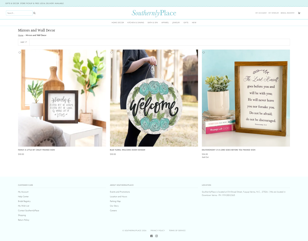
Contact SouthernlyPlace (28, 210)
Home (20, 35)
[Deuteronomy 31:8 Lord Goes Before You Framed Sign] (246, 98)
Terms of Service (177, 230)
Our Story (114, 205)
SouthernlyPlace (133, 230)
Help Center (23, 196)
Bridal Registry (24, 201)
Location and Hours (118, 196)
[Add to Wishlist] (19, 52)
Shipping (22, 215)
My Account (23, 191)
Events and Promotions (120, 191)
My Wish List (23, 205)
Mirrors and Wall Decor (36, 35)
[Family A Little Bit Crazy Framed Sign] (62, 98)
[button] (118, 23)
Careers (113, 210)
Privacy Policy (158, 230)
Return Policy (23, 219)
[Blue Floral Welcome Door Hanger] (154, 98)
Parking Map (115, 201)
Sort (23, 42)
